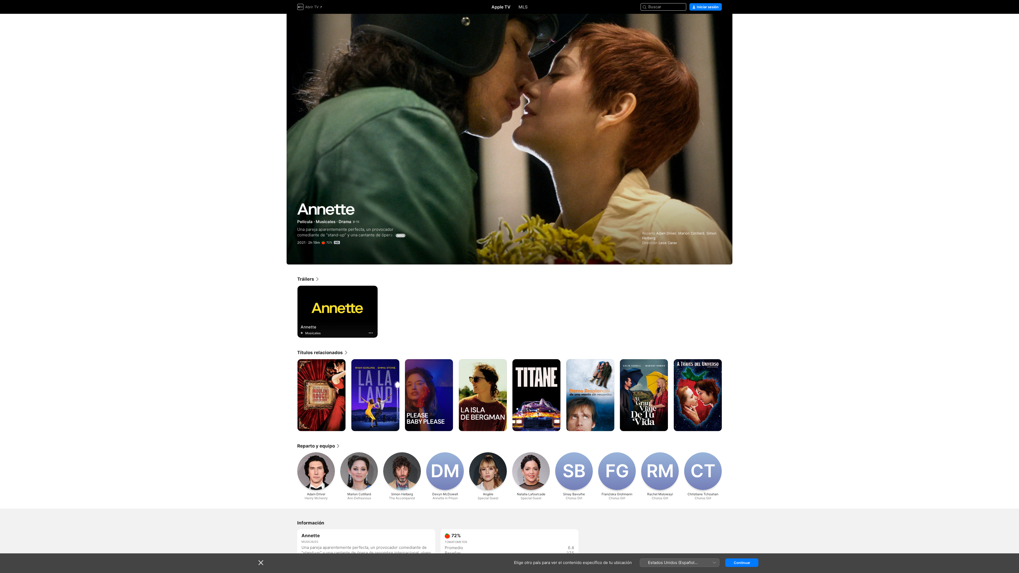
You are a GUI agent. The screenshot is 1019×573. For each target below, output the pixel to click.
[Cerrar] (260, 562)
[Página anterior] (292, 395)
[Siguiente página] (727, 395)
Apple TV (501, 7)
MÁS (400, 235)
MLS (523, 7)
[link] (308, 279)
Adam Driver (666, 233)
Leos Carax (668, 243)
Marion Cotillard (691, 233)
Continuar (742, 563)
